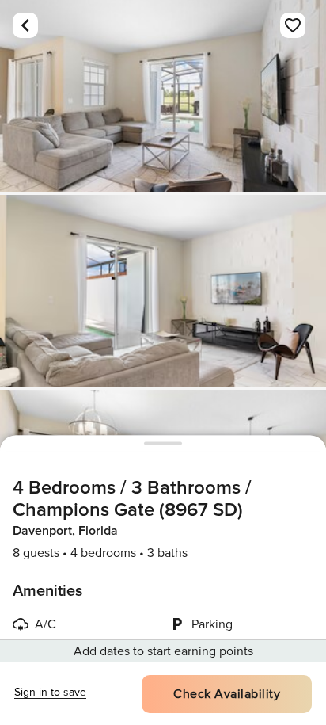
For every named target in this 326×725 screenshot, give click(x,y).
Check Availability (226, 694)
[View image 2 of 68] (163, 291)
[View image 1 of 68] (163, 96)
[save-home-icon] (292, 25)
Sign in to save (50, 692)
